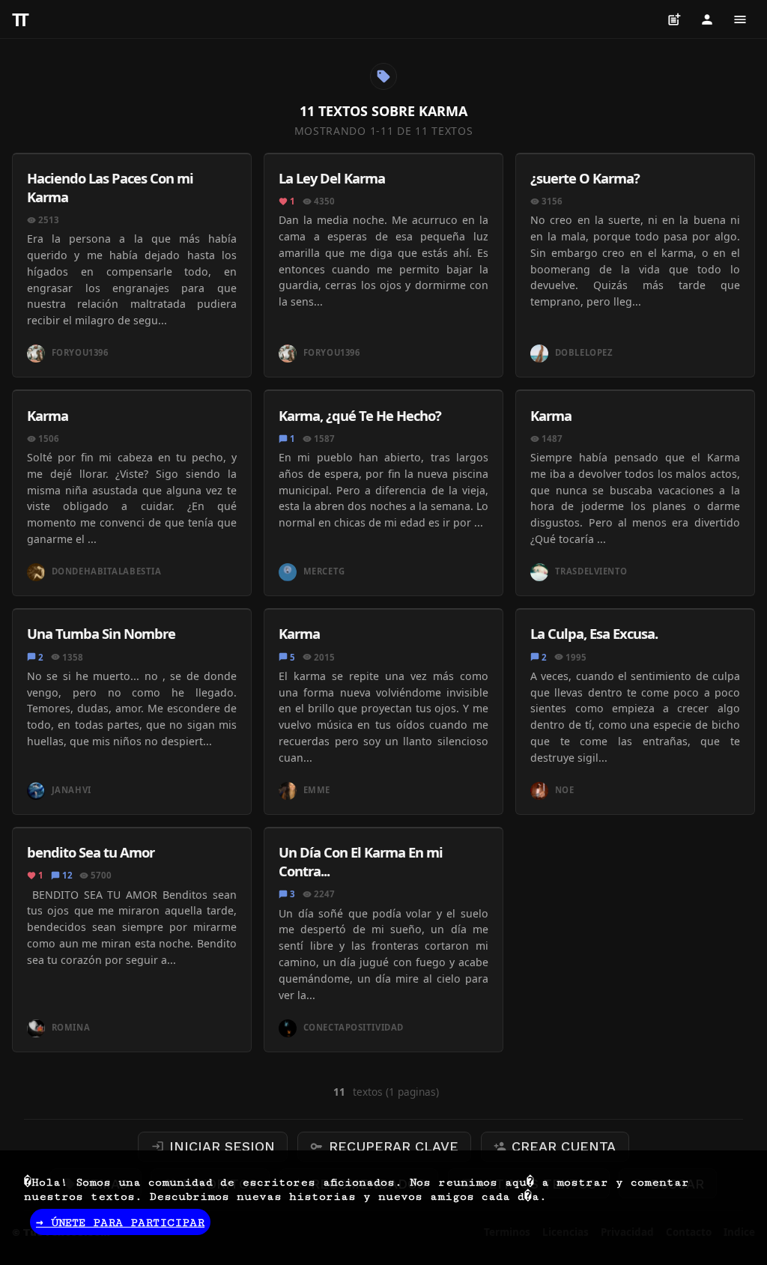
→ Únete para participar (120, 1222)
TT (18, 19)
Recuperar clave (384, 1146)
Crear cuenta (555, 1146)
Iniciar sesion (213, 1146)
